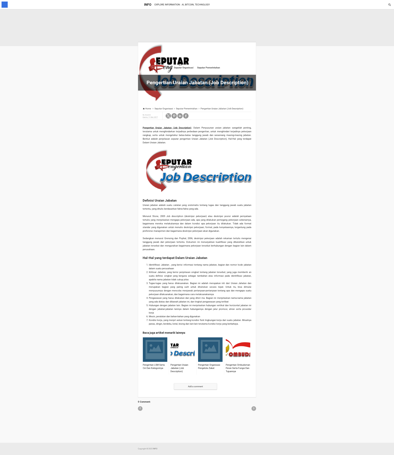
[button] (168, 116)
